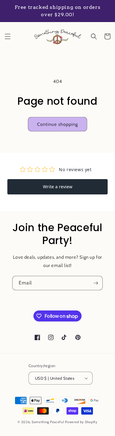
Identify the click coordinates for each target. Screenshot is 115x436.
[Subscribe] (95, 283)
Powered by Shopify (81, 422)
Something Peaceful (48, 422)
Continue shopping (57, 124)
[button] (7, 36)
